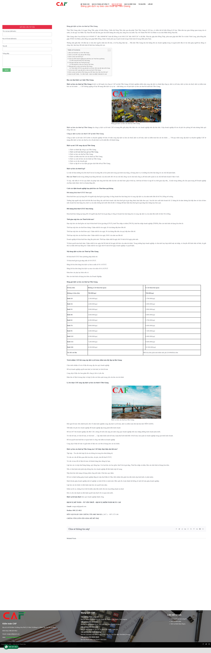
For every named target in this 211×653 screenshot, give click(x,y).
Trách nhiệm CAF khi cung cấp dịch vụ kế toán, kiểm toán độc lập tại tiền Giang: (91, 68)
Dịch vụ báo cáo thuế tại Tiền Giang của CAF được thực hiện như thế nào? (88, 72)
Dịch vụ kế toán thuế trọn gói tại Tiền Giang (84, 152)
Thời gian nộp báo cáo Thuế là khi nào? (79, 62)
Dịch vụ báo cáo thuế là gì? (76, 56)
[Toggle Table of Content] (108, 50)
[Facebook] (176, 529)
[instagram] (209, 644)
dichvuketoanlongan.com (13, 637)
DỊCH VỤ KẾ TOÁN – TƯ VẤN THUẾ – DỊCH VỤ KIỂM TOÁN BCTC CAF (88, 74)
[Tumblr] (190, 529)
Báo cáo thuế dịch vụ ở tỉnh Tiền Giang (79, 52)
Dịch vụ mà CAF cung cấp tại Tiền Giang (79, 54)
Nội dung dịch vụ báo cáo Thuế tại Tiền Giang (82, 64)
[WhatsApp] (188, 529)
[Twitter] (179, 529)
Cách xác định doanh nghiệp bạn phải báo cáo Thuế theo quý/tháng (86, 58)
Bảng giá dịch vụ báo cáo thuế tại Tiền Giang (80, 66)
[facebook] (203, 644)
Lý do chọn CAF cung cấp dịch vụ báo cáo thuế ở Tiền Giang (85, 70)
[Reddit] (182, 529)
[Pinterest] (193, 529)
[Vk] (196, 529)
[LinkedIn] (185, 529)
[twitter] (206, 644)
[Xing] (199, 529)
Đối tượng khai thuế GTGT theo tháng (81, 60)
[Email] (202, 529)
